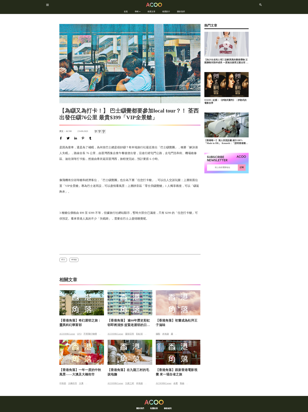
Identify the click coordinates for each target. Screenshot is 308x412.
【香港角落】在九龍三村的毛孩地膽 (128, 372)
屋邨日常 (129, 334)
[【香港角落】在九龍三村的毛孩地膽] (129, 352)
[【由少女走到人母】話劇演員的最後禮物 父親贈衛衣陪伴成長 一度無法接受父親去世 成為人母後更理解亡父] (226, 44)
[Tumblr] (91, 138)
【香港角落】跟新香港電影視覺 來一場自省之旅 (176, 372)
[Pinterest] (83, 138)
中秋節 (62, 383)
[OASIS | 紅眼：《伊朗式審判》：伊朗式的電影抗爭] (226, 84)
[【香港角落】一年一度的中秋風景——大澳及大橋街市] (81, 352)
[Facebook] (61, 138)
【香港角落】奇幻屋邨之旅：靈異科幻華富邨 (80, 323)
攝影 (158, 334)
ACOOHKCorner (67, 334)
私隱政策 (154, 408)
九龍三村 (129, 383)
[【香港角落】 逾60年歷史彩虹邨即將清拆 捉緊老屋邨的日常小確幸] (129, 302)
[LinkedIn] (76, 138)
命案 (175, 383)
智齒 (182, 383)
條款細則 (168, 408)
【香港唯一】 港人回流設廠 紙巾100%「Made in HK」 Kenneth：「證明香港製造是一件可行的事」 (226, 142)
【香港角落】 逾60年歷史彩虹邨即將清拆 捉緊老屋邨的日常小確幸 (128, 323)
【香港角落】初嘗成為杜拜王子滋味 (176, 323)
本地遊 (74, 259)
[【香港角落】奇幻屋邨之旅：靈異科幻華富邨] (81, 302)
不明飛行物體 (90, 334)
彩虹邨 (139, 334)
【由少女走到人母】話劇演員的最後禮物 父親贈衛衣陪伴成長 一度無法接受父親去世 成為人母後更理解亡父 (226, 61)
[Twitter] (69, 138)
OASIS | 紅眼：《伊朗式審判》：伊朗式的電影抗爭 (225, 101)
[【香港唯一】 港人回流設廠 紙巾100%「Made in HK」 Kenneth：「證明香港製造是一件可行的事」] (226, 125)
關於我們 (140, 408)
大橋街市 (72, 383)
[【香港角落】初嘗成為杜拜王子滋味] (178, 302)
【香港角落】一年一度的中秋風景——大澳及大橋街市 (80, 372)
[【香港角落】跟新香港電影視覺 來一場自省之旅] (178, 352)
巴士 (63, 259)
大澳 (81, 383)
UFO (79, 334)
